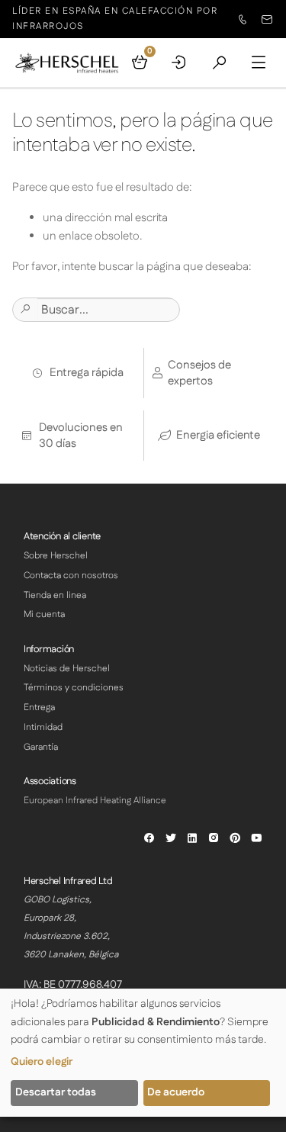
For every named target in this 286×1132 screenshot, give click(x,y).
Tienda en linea (55, 595)
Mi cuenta (44, 614)
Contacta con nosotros (71, 575)
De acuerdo (175, 1092)
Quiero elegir (41, 1061)
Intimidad (43, 727)
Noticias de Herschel (67, 668)
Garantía (41, 747)
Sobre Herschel (56, 555)
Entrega (39, 707)
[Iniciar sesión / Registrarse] (179, 62)
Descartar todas (55, 1092)
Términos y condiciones (74, 687)
